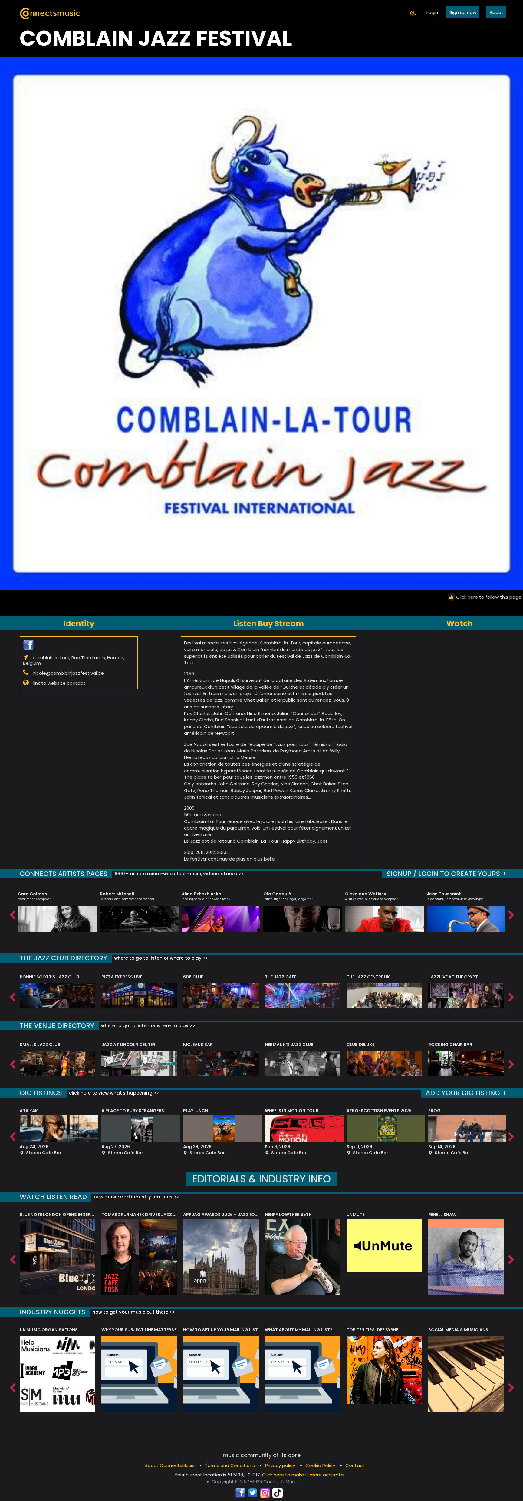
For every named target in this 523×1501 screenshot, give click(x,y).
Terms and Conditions (230, 1465)
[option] (57, 909)
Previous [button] (12, 914)
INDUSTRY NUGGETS (52, 1312)
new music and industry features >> (136, 1197)
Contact (355, 1465)
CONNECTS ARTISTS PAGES (63, 873)
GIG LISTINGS (41, 1093)
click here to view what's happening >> (113, 1093)
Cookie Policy (320, 1465)
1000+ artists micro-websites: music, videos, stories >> (178, 874)
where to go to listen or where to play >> (160, 958)
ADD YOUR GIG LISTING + (466, 1093)
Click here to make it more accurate (303, 1475)
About (496, 12)
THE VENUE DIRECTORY (57, 1025)
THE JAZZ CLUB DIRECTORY (63, 958)
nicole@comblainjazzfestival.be (68, 673)
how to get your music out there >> (133, 1312)
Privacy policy (280, 1465)
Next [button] (511, 914)
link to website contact (59, 683)
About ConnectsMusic (170, 1465)
